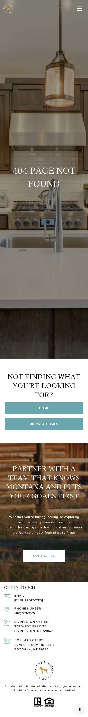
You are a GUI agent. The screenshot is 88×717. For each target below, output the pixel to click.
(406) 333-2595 (24, 613)
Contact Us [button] (44, 556)
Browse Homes (44, 424)
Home (44, 408)
